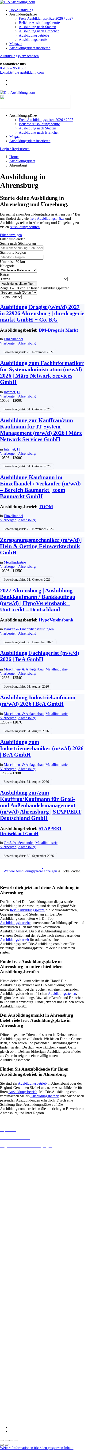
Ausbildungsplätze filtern (18, 283)
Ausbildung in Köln (15, 1298)
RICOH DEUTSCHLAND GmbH (26, 1399)
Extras (4, 274)
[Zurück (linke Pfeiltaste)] (2, 1445)
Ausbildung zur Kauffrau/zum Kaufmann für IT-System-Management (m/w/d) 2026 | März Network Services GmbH (41, 429)
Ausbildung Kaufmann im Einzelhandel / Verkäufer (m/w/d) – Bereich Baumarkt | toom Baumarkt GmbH (40, 486)
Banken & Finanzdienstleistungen (29, 629)
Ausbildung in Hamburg (18, 1282)
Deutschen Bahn (12, 1348)
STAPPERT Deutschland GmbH (31, 831)
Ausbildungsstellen (62, 994)
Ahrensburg (27, 343)
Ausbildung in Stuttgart (17, 1328)
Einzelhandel (13, 339)
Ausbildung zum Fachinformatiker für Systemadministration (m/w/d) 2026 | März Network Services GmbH (42, 372)
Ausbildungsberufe (33, 40)
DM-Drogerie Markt (58, 330)
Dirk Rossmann (11, 1361)
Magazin (15, 44)
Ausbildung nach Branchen (39, 31)
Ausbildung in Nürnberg (18, 1323)
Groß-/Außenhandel (19, 843)
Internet (9, 392)
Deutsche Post (10, 1353)
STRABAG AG (12, 1407)
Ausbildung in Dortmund (18, 1261)
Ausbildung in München (18, 1319)
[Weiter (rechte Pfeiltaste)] (6, 1445)
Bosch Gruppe (11, 1340)
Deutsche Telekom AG (17, 1357)
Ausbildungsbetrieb (14, 940)
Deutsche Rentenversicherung (22, 1365)
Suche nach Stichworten (18, 243)
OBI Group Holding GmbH (21, 1394)
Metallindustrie (15, 562)
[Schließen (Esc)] (16, 1440)
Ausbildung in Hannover (18, 1286)
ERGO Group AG (13, 1369)
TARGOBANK (12, 1411)
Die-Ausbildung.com (27, 1419)
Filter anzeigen (11, 235)
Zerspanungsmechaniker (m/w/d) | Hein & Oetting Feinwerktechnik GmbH (41, 546)
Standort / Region (13, 252)
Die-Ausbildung (21, 10)
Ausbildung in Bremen (17, 1256)
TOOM (46, 506)
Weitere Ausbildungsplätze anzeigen (30, 871)
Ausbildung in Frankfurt (18, 1278)
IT (18, 392)
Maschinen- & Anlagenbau (24, 669)
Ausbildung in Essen (15, 1273)
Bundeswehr (9, 1344)
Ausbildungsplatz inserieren (29, 48)
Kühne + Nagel (11, 1386)
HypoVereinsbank (56, 619)
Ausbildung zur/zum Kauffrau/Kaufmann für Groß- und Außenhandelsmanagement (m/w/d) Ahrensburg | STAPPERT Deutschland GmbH (40, 805)
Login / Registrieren (15, 149)
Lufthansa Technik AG (17, 1390)
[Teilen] (11, 1440)
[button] (36, 1448)
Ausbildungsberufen (25, 227)
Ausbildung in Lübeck (16, 1307)
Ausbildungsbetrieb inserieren (22, 1211)
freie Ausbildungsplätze (47, 218)
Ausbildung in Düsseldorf (19, 1269)
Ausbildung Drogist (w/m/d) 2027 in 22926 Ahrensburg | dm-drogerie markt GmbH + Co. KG (42, 313)
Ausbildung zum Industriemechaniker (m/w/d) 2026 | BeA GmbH (42, 748)
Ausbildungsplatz (22, 161)
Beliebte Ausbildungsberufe (39, 23)
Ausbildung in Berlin (15, 1252)
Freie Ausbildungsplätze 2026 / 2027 (46, 18)
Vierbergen (8, 343)
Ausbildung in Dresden (17, 1265)
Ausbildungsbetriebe (34, 35)
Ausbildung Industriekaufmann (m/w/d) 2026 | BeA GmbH (37, 700)
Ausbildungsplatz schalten (19, 56)
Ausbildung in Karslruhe (18, 1294)
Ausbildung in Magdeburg (19, 1311)
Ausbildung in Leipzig (16, 1302)
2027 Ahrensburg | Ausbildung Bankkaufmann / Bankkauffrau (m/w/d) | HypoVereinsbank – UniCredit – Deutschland (37, 600)
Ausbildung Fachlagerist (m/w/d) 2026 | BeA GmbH (39, 656)
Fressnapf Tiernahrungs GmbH (23, 1382)
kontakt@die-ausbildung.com (22, 72)
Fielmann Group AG (15, 1377)
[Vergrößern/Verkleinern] (2, 1440)
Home (14, 157)
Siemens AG (9, 1403)
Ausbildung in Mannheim (19, 1315)
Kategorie (7, 266)
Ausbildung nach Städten (37, 27)
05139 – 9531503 (13, 68)
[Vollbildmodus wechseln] (6, 1440)
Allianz (5, 1336)
